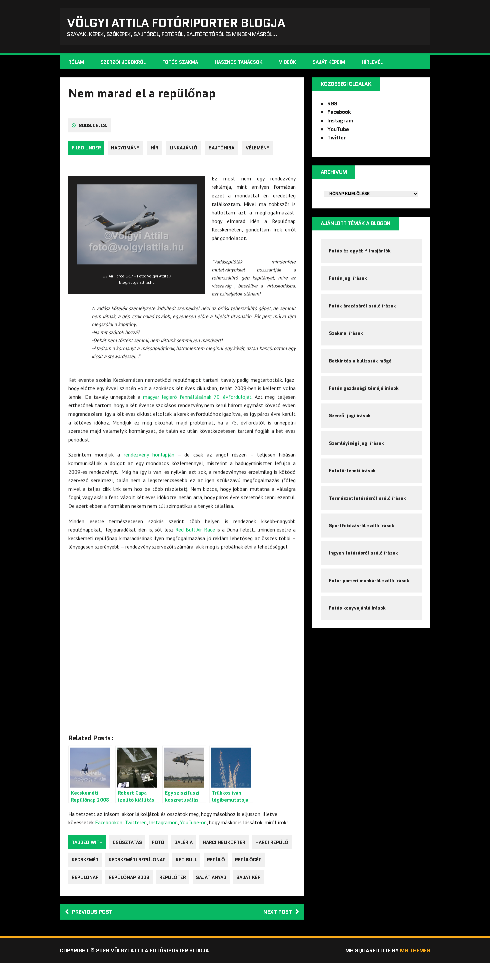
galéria (183, 842)
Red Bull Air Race (195, 529)
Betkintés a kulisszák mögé (360, 360)
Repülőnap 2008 (129, 877)
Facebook (339, 112)
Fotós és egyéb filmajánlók (360, 250)
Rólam (76, 62)
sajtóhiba (221, 147)
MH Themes (415, 950)
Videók (287, 62)
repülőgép (248, 859)
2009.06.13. (93, 125)
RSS (332, 103)
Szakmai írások (346, 333)
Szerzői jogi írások (350, 415)
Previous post (92, 912)
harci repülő (271, 842)
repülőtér (172, 877)
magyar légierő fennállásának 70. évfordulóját (197, 396)
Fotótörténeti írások (352, 470)
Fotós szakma (180, 62)
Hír (154, 147)
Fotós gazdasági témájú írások (364, 388)
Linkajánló (183, 147)
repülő (216, 859)
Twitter (336, 137)
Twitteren (136, 822)
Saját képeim (329, 62)
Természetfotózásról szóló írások (367, 498)
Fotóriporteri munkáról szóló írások (369, 580)
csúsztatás (127, 842)
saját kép (248, 877)
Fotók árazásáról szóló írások (362, 305)
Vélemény (257, 147)
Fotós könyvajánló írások (357, 608)
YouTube (338, 129)
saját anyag (211, 877)
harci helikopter (224, 842)
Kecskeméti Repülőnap (137, 859)
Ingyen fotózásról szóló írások (363, 553)
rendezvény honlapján (149, 454)
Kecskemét (85, 859)
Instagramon (163, 822)
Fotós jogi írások (348, 278)
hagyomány (125, 147)
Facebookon (108, 822)
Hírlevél (372, 62)
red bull (186, 859)
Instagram (340, 120)
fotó (158, 842)
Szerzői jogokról (123, 62)
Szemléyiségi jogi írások (356, 443)
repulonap (85, 877)
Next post (277, 912)
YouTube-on (193, 822)
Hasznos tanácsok (238, 62)
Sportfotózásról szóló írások (361, 525)
